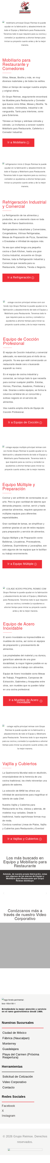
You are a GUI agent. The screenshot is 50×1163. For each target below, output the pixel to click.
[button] (3, 893)
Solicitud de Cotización (17, 1076)
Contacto (8, 1087)
